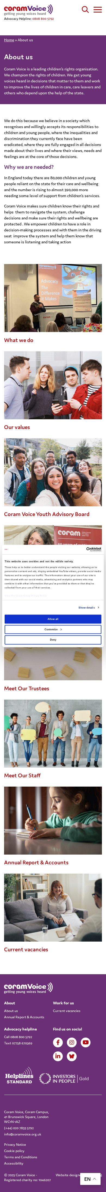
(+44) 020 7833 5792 (19, 1128)
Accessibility (13, 1163)
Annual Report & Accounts (36, 862)
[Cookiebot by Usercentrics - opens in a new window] (77, 549)
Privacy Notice (15, 1144)
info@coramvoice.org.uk (22, 1134)
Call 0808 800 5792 (18, 1037)
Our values (17, 427)
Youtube (86, 1042)
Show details (87, 607)
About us (11, 1010)
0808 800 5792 (43, 19)
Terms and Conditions (20, 1157)
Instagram (72, 1042)
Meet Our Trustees (26, 688)
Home (9, 40)
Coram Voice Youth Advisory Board (46, 514)
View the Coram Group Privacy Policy (26, 595)
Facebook (58, 1042)
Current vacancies (26, 949)
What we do (18, 340)
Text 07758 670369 (18, 1043)
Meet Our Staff (22, 775)
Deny (53, 639)
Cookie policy (14, 1150)
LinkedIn (58, 1056)
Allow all (53, 618)
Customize (51, 629)
